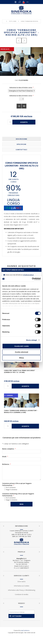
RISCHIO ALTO (5, 49)
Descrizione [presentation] (21, 139)
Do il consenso (11, 487)
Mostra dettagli (31, 340)
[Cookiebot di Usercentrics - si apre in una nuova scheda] (32, 279)
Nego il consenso (11, 489)
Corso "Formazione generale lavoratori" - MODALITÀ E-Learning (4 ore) (21, 411)
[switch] (38, 319)
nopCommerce (25, 630)
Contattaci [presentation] (21, 150)
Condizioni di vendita (21, 594)
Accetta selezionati (21, 352)
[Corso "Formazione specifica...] (19, 40)
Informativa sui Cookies (21, 586)
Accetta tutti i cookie (21, 346)
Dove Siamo (22, 581)
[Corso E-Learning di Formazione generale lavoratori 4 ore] (21, 401)
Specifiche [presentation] (21, 144)
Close (39, 270)
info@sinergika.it (23, 566)
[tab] (21, 139)
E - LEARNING (9, 395)
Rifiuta (21, 358)
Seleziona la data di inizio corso (20, 87)
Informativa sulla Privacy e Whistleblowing (21, 590)
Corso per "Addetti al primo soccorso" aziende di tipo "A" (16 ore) (19, 371)
